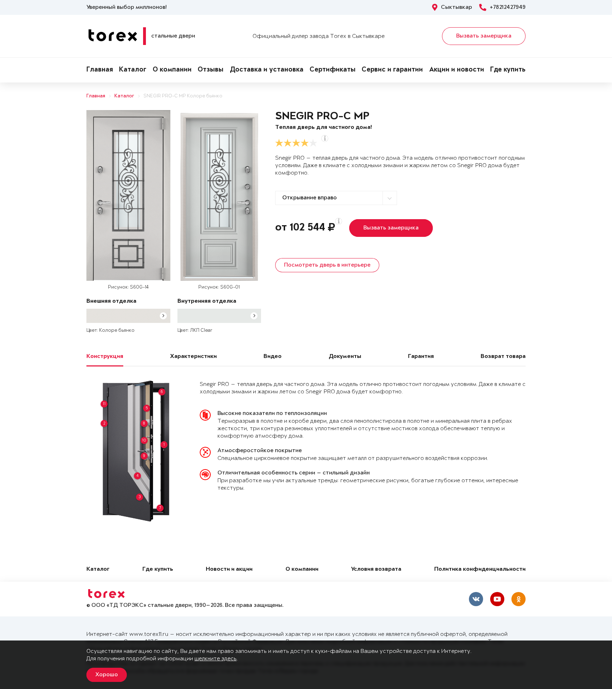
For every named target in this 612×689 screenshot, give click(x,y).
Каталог (132, 70)
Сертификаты (333, 70)
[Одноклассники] (518, 599)
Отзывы (210, 70)
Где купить (508, 70)
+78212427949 (508, 7)
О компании (172, 70)
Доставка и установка (267, 70)
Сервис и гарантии (392, 70)
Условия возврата (376, 569)
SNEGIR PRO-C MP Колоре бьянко (182, 96)
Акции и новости (456, 70)
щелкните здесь (215, 659)
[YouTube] (497, 599)
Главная (99, 70)
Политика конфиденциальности (480, 569)
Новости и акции (229, 569)
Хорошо (106, 675)
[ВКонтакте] (476, 599)
